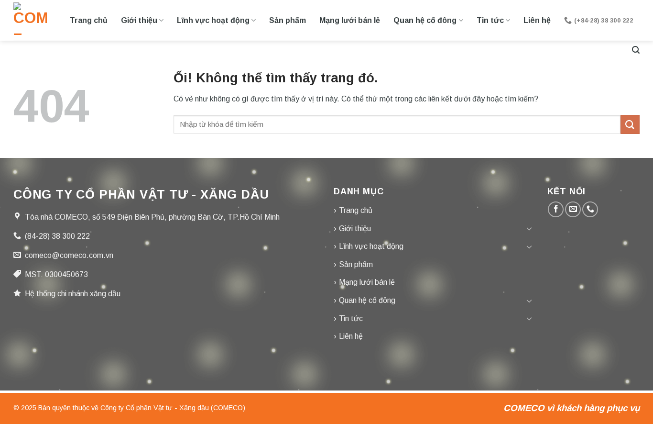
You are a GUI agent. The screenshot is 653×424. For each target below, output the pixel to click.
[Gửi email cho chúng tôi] (573, 209)
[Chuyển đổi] (529, 228)
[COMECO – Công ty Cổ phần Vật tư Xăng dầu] (30, 20)
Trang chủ (89, 20)
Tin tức (490, 20)
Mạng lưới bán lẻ (349, 20)
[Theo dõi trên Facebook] (556, 209)
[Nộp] (630, 124)
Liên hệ (537, 20)
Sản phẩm (287, 20)
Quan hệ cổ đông (425, 20)
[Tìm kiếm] (636, 50)
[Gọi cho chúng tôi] (590, 209)
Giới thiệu (139, 20)
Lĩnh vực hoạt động (213, 20)
